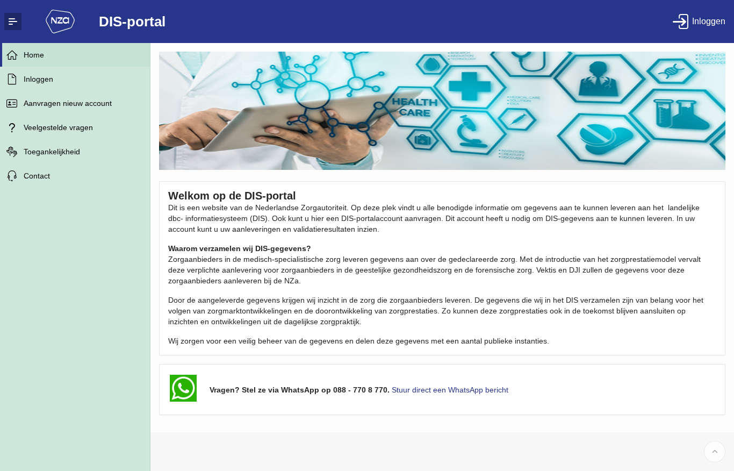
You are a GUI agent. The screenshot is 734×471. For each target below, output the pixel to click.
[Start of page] (714, 451)
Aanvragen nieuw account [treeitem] (68, 103)
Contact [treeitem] (37, 176)
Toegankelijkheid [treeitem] (52, 151)
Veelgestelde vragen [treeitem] (58, 127)
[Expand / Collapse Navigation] (12, 21)
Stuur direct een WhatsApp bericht (450, 390)
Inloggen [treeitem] (38, 79)
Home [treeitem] (34, 55)
